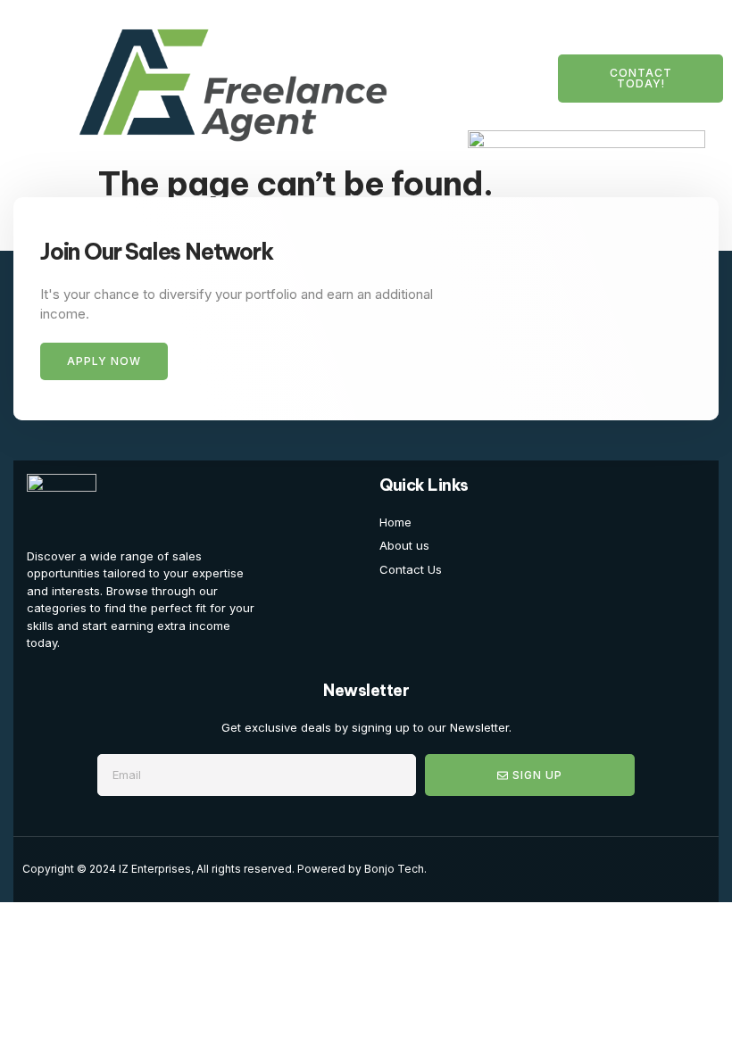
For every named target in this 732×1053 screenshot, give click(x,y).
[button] (33, 78)
